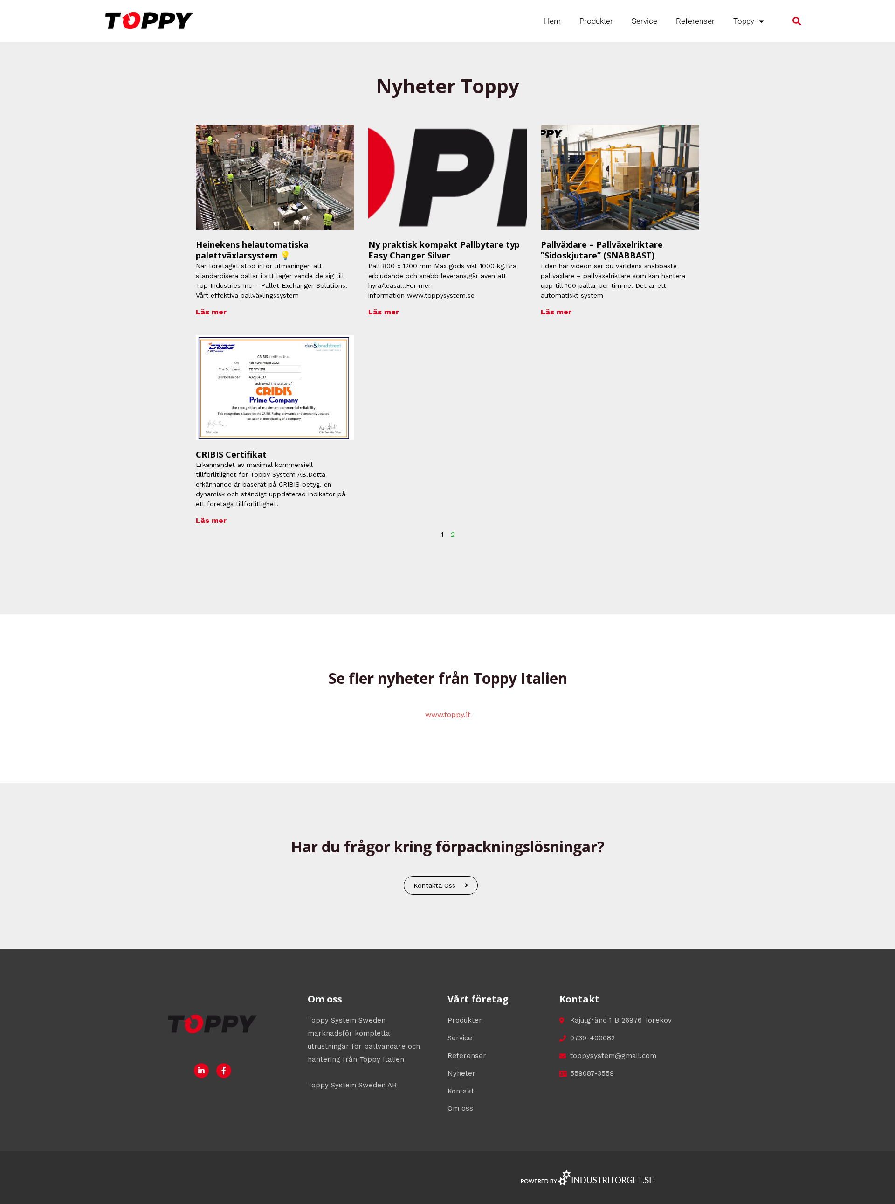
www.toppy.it (447, 714)
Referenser (695, 21)
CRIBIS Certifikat (231, 454)
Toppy (743, 21)
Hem (552, 21)
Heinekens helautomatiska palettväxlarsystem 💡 (252, 250)
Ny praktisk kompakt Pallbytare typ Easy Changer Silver (444, 250)
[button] (797, 21)
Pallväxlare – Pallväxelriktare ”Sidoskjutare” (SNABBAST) (602, 250)
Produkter (596, 21)
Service (644, 21)
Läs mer (211, 311)
